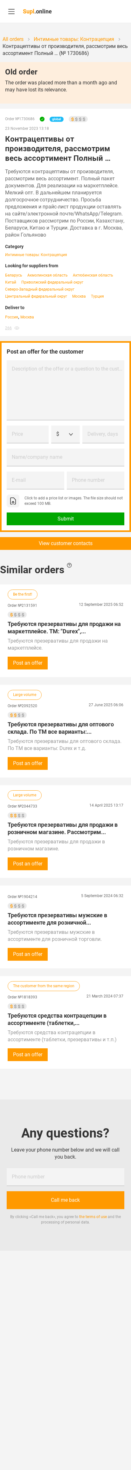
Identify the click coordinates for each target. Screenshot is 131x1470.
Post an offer (27, 663)
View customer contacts (66, 543)
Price (17, 434)
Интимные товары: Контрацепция (36, 255)
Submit (66, 519)
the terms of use (93, 1217)
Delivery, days (102, 434)
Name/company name (37, 457)
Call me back (65, 1200)
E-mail (19, 480)
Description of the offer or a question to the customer (68, 369)
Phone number (88, 480)
